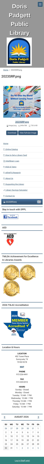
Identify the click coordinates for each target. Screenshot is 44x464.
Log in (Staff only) (22, 460)
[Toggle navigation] (40, 4)
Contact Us (10, 196)
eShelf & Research (13, 173)
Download (12, 133)
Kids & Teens (10, 167)
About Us (9, 178)
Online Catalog (11, 149)
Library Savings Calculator (16, 190)
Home (5, 70)
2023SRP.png (22, 121)
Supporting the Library (14, 184)
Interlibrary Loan (12, 161)
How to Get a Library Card (16, 155)
